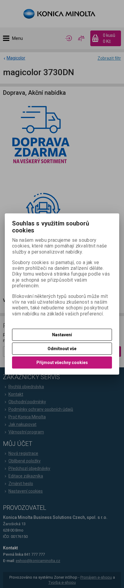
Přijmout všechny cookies (62, 362)
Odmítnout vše (62, 348)
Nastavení (62, 334)
